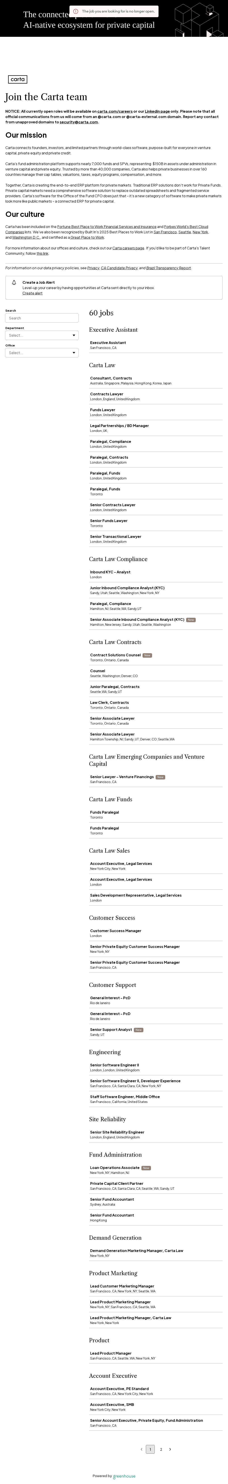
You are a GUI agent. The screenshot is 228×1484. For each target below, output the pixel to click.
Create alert (32, 293)
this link (42, 253)
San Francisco (165, 232)
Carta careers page (128, 248)
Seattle (184, 232)
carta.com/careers (115, 111)
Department (14, 328)
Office (10, 345)
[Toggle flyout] (74, 335)
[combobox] (9, 335)
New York (200, 232)
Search (10, 310)
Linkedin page (157, 111)
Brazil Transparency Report (168, 267)
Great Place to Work (87, 237)
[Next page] (170, 1449)
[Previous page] (141, 1449)
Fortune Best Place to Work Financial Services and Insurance (107, 226)
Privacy (93, 267)
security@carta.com (79, 122)
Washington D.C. (26, 237)
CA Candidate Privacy (119, 267)
